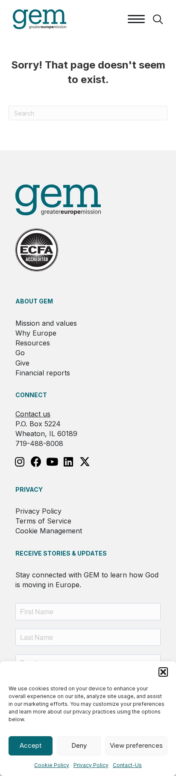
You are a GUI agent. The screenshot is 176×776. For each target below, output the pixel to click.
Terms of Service (43, 521)
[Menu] (136, 19)
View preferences (136, 745)
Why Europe (35, 333)
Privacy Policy (91, 765)
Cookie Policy (51, 765)
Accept (30, 745)
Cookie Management (48, 530)
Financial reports (42, 373)
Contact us (32, 414)
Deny (79, 745)
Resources (32, 343)
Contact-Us (127, 765)
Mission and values (46, 323)
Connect (31, 394)
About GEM (34, 301)
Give (22, 363)
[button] (163, 672)
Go (20, 352)
